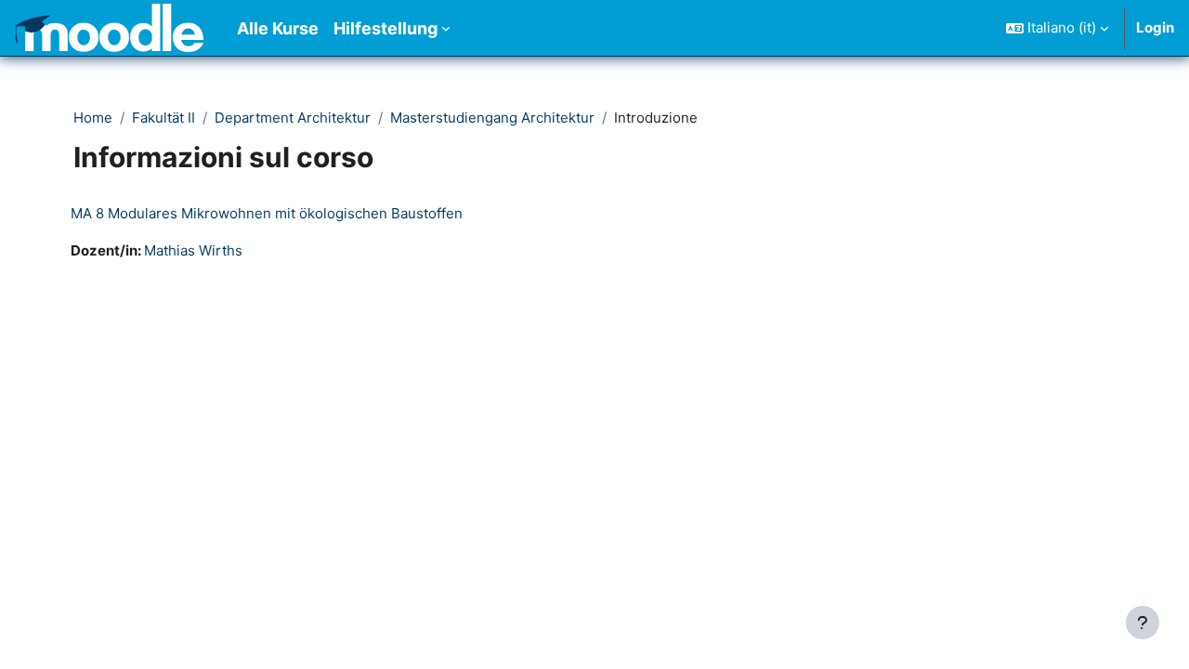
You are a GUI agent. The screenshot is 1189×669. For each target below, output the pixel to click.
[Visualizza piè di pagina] (1142, 622)
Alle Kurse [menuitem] (278, 28)
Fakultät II (163, 117)
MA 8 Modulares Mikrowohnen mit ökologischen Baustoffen (267, 213)
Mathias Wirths (193, 250)
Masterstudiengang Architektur (492, 117)
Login (1155, 27)
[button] (1057, 28)
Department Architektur (293, 117)
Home (92, 117)
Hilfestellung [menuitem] (385, 28)
